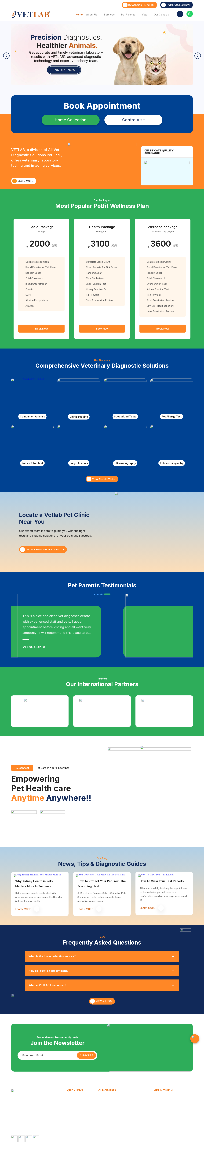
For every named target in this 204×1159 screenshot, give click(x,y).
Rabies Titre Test (32, 463)
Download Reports (141, 5)
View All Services (103, 479)
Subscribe (86, 1055)
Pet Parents (128, 14)
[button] (6, 56)
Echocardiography (171, 463)
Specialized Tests (125, 416)
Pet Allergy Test (172, 416)
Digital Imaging (78, 416)
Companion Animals (32, 416)
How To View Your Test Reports (162, 881)
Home (79, 14)
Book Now (41, 328)
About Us (91, 14)
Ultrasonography (125, 463)
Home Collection (178, 5)
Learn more (23, 909)
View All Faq (104, 1001)
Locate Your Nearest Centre (45, 549)
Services (109, 14)
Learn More (25, 181)
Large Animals (79, 463)
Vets (144, 14)
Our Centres (161, 14)
